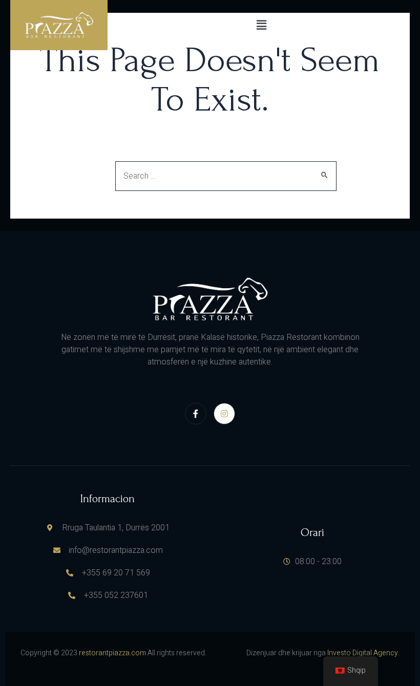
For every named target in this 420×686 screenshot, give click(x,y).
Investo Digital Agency (362, 653)
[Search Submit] (325, 175)
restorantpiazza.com (112, 653)
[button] (261, 25)
